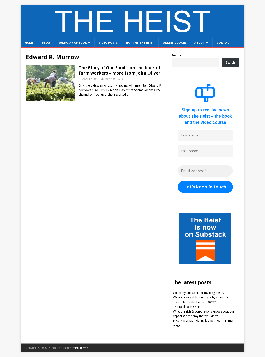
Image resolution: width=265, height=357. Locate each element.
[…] (133, 94)
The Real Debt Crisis (186, 307)
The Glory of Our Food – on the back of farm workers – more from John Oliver (119, 70)
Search (176, 55)
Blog (46, 42)
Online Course (174, 42)
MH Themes (82, 348)
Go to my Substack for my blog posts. (198, 293)
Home (29, 42)
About (199, 42)
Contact (224, 42)
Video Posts (108, 42)
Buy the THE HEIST (140, 42)
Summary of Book (72, 42)
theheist (110, 79)
